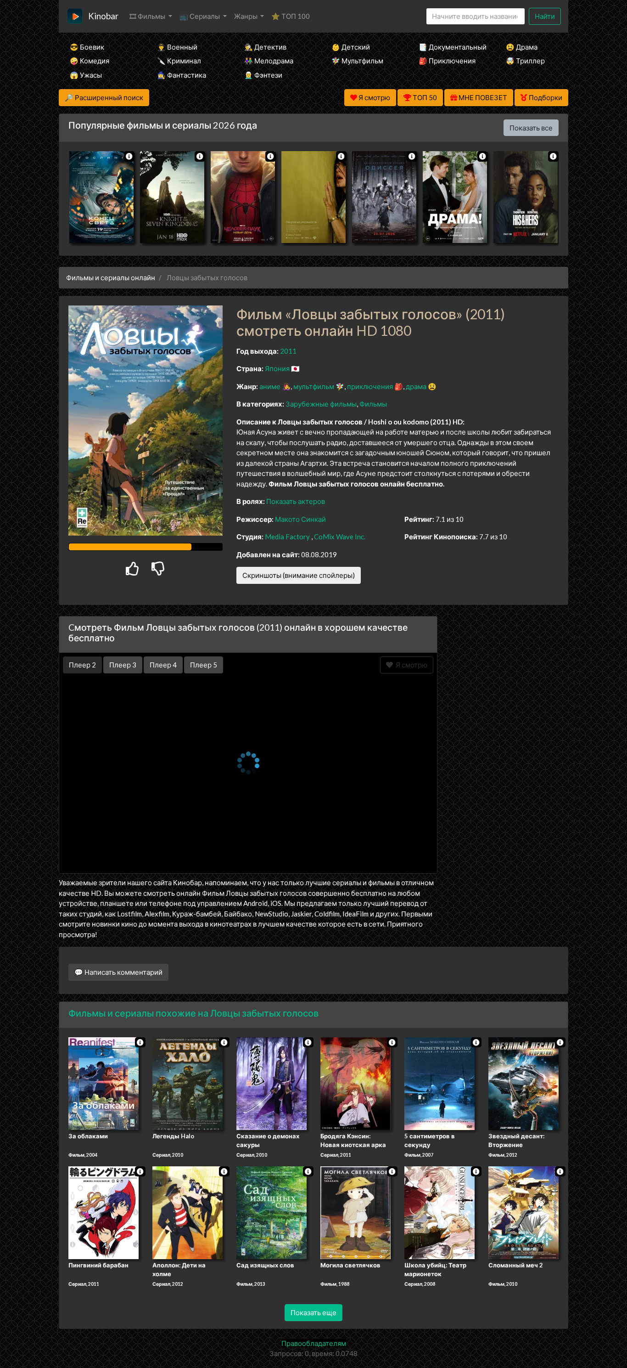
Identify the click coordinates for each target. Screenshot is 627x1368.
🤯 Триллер (525, 61)
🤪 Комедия (89, 61)
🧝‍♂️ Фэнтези (263, 75)
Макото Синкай (300, 519)
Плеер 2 (82, 665)
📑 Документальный (450, 47)
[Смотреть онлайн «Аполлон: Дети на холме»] (187, 1211)
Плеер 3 (122, 665)
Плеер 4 (163, 665)
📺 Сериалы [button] (200, 16)
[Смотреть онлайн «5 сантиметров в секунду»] (439, 1082)
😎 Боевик (87, 47)
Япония (277, 368)
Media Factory (287, 536)
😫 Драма (521, 47)
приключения (370, 386)
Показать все (531, 128)
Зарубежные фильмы (321, 404)
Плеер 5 (203, 665)
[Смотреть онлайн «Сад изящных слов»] (271, 1211)
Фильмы (373, 404)
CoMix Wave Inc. (339, 536)
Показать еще (313, 1312)
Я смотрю (410, 665)
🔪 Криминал (179, 61)
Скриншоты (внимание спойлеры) (298, 575)
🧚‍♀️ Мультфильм (357, 61)
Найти (545, 16)
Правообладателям (313, 1343)
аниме (269, 386)
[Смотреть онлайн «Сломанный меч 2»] (523, 1211)
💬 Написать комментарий (118, 972)
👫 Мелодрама (268, 61)
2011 (288, 351)
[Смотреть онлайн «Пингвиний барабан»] (103, 1211)
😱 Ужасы (86, 75)
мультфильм (313, 386)
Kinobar (103, 16)
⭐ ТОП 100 (290, 16)
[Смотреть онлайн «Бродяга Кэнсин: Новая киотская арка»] (355, 1082)
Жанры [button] (246, 16)
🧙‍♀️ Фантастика (181, 75)
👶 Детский (350, 47)
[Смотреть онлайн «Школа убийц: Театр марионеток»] (439, 1211)
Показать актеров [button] (295, 501)
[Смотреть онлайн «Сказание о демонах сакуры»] (271, 1082)
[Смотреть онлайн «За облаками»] (103, 1082)
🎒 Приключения (447, 61)
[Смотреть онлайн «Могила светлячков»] (355, 1211)
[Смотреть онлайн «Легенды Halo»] (187, 1082)
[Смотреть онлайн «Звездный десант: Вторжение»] (523, 1082)
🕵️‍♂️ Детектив (265, 47)
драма (416, 386)
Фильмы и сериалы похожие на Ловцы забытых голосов (193, 1012)
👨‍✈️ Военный (177, 47)
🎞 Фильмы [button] (148, 16)
